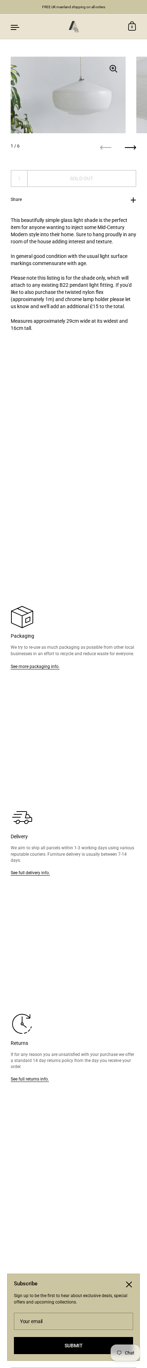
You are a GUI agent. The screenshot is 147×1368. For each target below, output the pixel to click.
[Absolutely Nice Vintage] (73, 27)
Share (16, 199)
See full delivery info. (30, 872)
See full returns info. (30, 1079)
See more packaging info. (35, 666)
